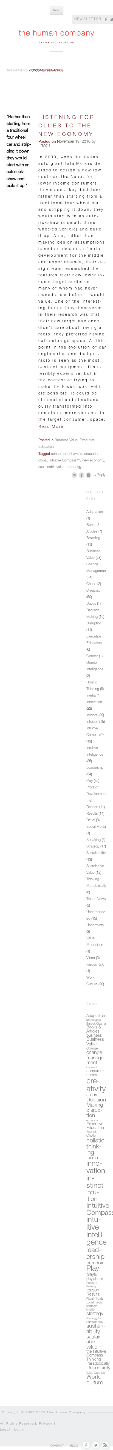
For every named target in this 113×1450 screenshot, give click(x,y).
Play (89, 781)
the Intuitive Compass (96, 1354)
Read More (54, 427)
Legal (5, 1429)
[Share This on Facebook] (81, 475)
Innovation (94, 702)
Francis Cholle (91, 1134)
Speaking (93, 840)
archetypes (93, 1020)
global (42, 461)
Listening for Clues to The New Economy (66, 126)
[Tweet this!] (74, 475)
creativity (96, 1086)
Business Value (66, 440)
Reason (92, 807)
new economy (93, 461)
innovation (95, 1167)
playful (92, 1275)
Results (92, 814)
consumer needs (95, 1073)
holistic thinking (95, 1147)
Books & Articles (93, 1030)
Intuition (92, 722)
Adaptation (94, 512)
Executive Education (95, 1126)
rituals (99, 1299)
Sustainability (96, 853)
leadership (95, 1254)
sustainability (95, 1329)
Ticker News (96, 899)
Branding (93, 538)
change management (95, 1058)
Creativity (93, 591)
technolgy (74, 467)
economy (92, 1120)
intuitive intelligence (96, 1232)
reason (92, 1290)
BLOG (74, 1446)
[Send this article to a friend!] (89, 475)
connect (91, 1067)
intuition (92, 1196)
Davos (91, 604)
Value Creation (95, 1373)
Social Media (96, 827)
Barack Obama (96, 1023)
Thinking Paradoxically (98, 1362)
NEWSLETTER (88, 19)
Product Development (96, 794)
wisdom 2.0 (95, 965)
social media (94, 1302)
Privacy (45, 1423)
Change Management (96, 571)
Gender (92, 656)
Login (19, 1429)
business (94, 1036)
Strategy (92, 847)
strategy (94, 1314)
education (91, 454)
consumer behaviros (66, 454)
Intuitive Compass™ (64, 461)
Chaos (91, 584)
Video (90, 958)
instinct (94, 1182)
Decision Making (96, 1103)
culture (92, 1095)
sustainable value (51, 467)
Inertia (91, 696)
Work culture (94, 1380)
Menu (56, 10)
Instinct (91, 715)
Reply (101, 475)
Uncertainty (95, 925)
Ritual (90, 820)
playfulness (94, 1279)
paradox (94, 1263)
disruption (94, 1113)
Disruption (93, 623)
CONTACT (57, 1446)
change (92, 1049)
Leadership (94, 768)
